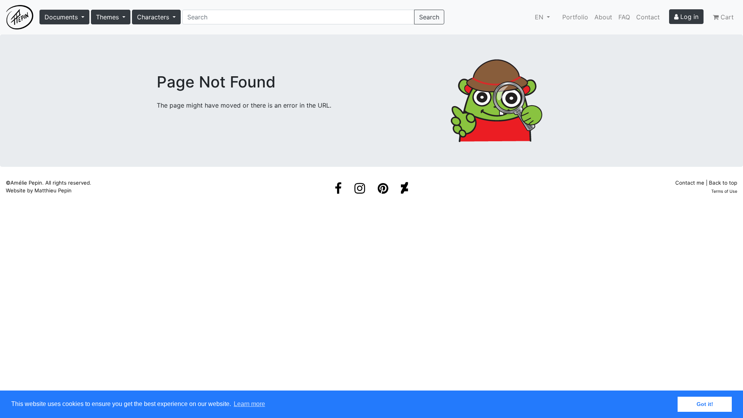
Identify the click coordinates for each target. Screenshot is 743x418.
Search (429, 17)
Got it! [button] (705, 404)
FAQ (624, 17)
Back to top (723, 183)
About (603, 17)
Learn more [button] (249, 404)
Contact (648, 17)
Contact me (689, 183)
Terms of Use (724, 191)
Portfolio (575, 17)
